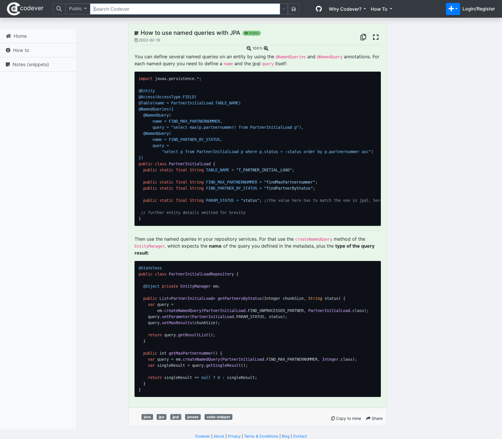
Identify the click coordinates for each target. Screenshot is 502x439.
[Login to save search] (294, 8)
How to (20, 50)
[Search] (59, 8)
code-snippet (218, 417)
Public (76, 8)
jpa (161, 417)
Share (376, 418)
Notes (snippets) (30, 64)
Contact (300, 436)
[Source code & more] (318, 9)
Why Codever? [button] (346, 9)
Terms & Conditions (261, 436)
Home (19, 36)
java (147, 417)
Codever (202, 436)
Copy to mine (348, 418)
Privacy (234, 436)
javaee (192, 417)
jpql (176, 417)
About (219, 436)
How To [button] (380, 9)
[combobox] (185, 8)
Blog (286, 436)
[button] (453, 9)
